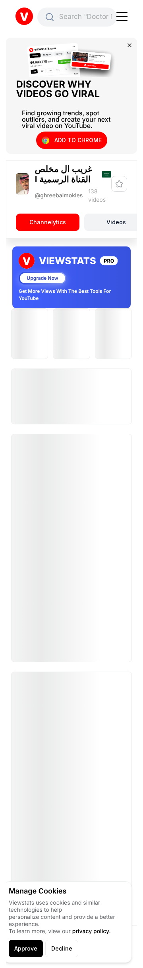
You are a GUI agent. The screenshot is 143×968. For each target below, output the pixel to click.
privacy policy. (91, 931)
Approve (25, 948)
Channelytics (47, 222)
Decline (61, 948)
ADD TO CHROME (78, 140)
